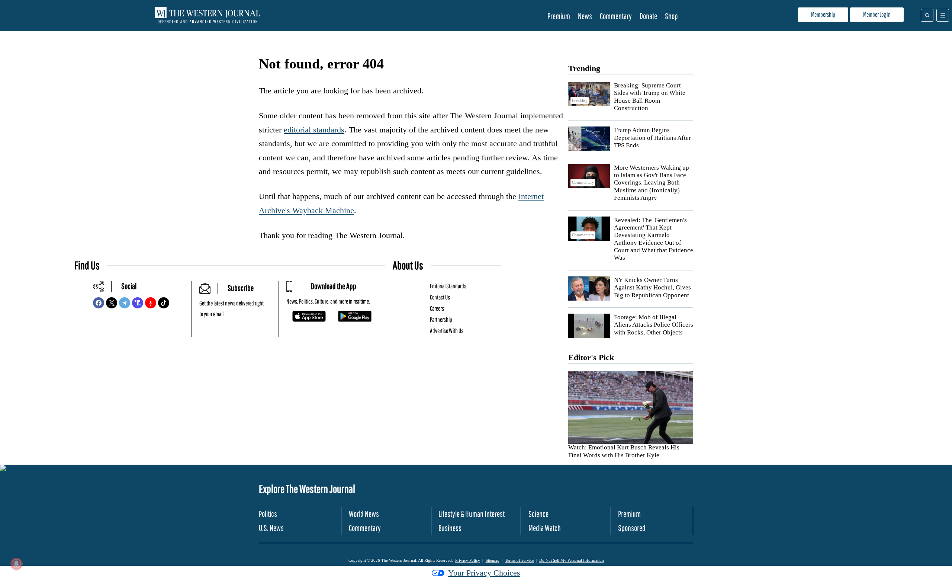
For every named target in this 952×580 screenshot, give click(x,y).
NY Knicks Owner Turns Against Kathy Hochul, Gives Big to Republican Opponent (652, 287)
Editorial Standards (448, 285)
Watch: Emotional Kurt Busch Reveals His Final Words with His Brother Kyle (623, 451)
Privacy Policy (467, 560)
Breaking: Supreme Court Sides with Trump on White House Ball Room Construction (649, 97)
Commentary (616, 15)
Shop (671, 15)
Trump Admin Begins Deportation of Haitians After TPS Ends (652, 137)
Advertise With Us (446, 330)
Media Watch (544, 527)
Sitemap (492, 560)
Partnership (441, 319)
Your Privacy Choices (484, 572)
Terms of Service (519, 560)
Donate (648, 15)
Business (449, 527)
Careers (437, 308)
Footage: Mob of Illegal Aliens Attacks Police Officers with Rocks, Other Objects (653, 325)
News (585, 15)
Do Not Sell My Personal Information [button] (571, 560)
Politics (268, 513)
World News (364, 513)
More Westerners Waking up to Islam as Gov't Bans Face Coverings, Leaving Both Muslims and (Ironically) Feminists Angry (651, 183)
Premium (558, 15)
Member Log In (877, 14)
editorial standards (314, 129)
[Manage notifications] (16, 564)
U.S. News (271, 527)
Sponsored (632, 527)
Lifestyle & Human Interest (471, 513)
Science (538, 513)
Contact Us (440, 297)
